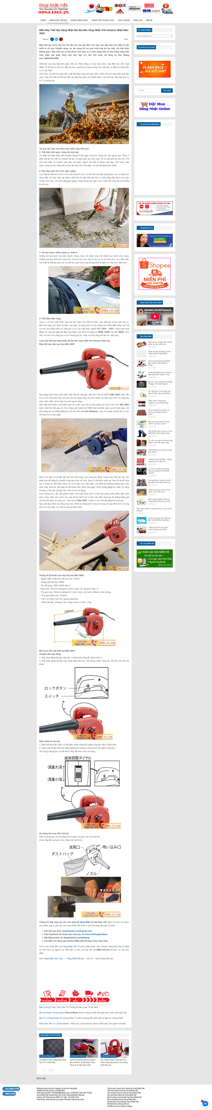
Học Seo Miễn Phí (147, 543)
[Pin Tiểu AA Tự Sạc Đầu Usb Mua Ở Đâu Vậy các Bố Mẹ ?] (141, 393)
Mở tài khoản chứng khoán (51, 1012)
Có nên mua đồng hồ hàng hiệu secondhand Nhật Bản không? (158, 471)
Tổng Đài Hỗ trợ (146, 228)
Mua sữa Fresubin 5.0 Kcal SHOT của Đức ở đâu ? (158, 423)
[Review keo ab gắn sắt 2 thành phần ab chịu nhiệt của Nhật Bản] (141, 344)
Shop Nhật (68, 946)
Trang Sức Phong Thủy (102, 20)
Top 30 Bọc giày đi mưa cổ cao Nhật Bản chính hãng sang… (160, 432)
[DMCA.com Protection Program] (119, 1106)
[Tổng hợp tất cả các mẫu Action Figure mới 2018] (141, 529)
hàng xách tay (114, 946)
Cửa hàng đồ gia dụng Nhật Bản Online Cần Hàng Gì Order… (159, 363)
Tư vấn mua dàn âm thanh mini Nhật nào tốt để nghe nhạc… (160, 441)
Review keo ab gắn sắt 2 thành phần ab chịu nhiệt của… (160, 343)
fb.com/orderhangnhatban (94, 934)
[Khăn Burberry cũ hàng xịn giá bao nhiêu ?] (141, 452)
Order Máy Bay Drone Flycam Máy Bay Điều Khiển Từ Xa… (160, 373)
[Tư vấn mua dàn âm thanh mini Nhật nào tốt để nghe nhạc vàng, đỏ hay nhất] (141, 442)
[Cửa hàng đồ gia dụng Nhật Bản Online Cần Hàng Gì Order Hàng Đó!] (141, 363)
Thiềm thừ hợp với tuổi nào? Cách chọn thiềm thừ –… (159, 491)
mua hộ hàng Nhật (81, 922)
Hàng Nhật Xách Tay (53, 958)
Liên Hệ (149, 20)
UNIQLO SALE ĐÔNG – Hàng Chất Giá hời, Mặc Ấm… (160, 460)
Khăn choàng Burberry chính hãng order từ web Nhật (159, 353)
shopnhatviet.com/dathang (76, 937)
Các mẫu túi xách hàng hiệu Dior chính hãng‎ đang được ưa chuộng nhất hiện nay (114, 1062)
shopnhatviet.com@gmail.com (77, 931)
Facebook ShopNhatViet (149, 124)
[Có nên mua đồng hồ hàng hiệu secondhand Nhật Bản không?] (141, 471)
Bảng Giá (137, 20)
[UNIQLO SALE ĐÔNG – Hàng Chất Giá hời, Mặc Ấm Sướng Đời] (141, 461)
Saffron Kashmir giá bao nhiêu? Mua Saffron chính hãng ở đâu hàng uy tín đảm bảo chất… (82, 1062)
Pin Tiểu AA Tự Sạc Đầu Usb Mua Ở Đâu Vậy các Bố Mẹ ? (159, 392)
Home (43, 20)
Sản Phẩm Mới (146, 336)
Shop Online (124, 20)
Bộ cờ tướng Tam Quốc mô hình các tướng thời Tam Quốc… (158, 412)
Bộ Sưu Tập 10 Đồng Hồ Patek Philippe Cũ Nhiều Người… (160, 383)
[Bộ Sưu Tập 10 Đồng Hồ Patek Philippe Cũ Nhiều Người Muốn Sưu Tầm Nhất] (141, 384)
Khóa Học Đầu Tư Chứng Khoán (54, 1023)
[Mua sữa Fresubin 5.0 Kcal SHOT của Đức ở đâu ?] (141, 424)
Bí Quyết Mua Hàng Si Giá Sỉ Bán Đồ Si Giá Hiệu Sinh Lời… (160, 481)
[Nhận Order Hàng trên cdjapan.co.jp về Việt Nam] (141, 403)
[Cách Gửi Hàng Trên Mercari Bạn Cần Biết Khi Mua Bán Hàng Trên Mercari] (141, 520)
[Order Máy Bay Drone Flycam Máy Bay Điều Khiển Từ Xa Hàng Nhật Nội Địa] (141, 374)
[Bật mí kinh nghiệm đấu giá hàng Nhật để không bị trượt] (141, 501)
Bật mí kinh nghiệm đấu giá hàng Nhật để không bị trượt (159, 500)
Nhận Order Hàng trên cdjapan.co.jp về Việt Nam (158, 402)
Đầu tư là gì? (45, 1007)
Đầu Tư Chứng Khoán (49, 1018)
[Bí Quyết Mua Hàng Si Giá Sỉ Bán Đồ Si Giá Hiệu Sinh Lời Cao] (141, 482)
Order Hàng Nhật (79, 20)
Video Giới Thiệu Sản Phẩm (151, 303)
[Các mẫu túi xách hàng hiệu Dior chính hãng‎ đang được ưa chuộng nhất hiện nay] (115, 1048)
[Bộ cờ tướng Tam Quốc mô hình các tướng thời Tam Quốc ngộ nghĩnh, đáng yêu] (141, 412)
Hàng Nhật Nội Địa (58, 20)
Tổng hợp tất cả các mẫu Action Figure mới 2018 (158, 528)
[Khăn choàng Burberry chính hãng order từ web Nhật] (141, 354)
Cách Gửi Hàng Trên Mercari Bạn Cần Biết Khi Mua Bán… (159, 519)
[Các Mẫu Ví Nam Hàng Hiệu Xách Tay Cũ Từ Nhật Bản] (53, 1048)
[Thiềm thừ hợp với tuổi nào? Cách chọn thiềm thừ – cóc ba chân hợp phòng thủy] (141, 492)
